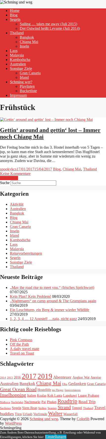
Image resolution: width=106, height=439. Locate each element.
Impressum (18, 95)
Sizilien (42, 408)
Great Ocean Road (18, 389)
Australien (18, 64)
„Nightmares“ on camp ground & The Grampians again (53, 301)
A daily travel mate (24, 349)
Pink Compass (21, 340)
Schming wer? (21, 82)
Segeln (15, 19)
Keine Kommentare (15, 173)
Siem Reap (29, 408)
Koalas (41, 395)
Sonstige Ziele (21, 68)
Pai (43, 402)
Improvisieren (73, 390)
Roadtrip (67, 401)
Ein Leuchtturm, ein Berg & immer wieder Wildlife (49, 310)
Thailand (17, 33)
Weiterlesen (9, 178)
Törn (18, 414)
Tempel (77, 408)
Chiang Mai (29, 42)
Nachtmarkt (32, 402)
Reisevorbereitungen (26, 253)
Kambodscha (20, 59)
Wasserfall (70, 414)
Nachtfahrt (17, 402)
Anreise (95, 377)
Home (14, 10)
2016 (17, 377)
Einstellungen (55, 437)
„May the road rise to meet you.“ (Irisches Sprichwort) (52, 287)
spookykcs (8, 169)
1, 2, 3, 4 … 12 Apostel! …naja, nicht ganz (43, 319)
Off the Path (19, 344)
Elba (64, 384)
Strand (64, 407)
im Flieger (58, 390)
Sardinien (5, 408)
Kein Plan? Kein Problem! (30, 296)
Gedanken (77, 383)
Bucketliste (28, 91)
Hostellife (44, 390)
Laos (14, 51)
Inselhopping (13, 395)
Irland (24, 77)
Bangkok (27, 37)
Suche (5, 183)
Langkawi (70, 395)
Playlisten (27, 86)
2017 (29, 376)
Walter (55, 413)
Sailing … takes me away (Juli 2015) (48, 24)
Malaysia (17, 55)
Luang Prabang (88, 395)
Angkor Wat (80, 377)
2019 (44, 376)
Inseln (24, 46)
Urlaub (27, 414)
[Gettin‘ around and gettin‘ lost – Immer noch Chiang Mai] (46, 119)
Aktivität (16, 204)
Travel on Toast (22, 353)
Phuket (51, 402)
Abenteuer (62, 377)
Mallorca (5, 402)
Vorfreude (40, 414)
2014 (3, 377)
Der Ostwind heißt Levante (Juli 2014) (50, 28)
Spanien (52, 408)
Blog (14, 15)
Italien (31, 395)
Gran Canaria (30, 73)
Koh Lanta (54, 395)
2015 (10, 377)
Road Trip (87, 401)
